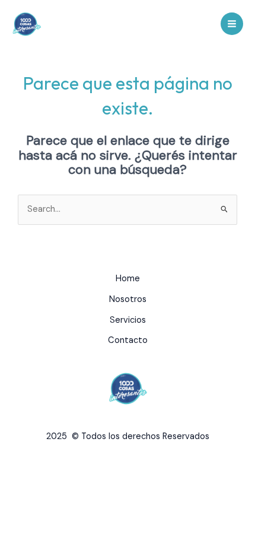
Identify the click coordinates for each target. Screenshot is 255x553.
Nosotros (127, 299)
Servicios (128, 320)
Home (128, 278)
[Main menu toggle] (232, 23)
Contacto (128, 340)
